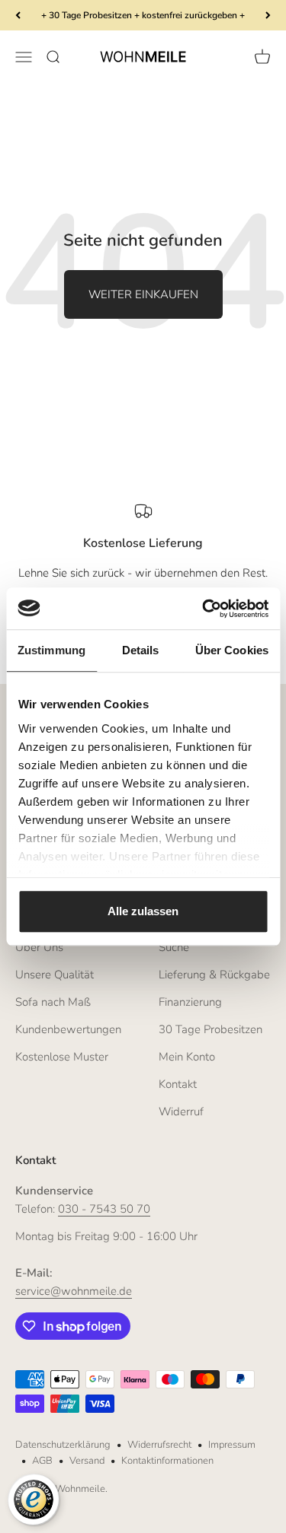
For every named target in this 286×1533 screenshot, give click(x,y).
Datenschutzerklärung (63, 1445)
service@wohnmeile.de (73, 1291)
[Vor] (268, 15)
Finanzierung (190, 1002)
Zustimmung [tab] (51, 650)
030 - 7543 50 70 (104, 1209)
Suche (174, 947)
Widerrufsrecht (159, 1445)
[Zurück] (18, 15)
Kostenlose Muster (61, 1056)
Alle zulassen (143, 911)
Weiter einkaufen (143, 294)
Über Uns (39, 947)
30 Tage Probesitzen (210, 1029)
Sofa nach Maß (53, 1002)
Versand (86, 1461)
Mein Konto (187, 1056)
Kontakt (178, 1084)
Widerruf (181, 1111)
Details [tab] (140, 650)
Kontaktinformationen (167, 1461)
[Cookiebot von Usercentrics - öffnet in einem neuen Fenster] (203, 609)
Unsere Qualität (54, 974)
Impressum (231, 1445)
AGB (42, 1461)
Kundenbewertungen (68, 1029)
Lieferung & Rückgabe (214, 974)
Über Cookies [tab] (231, 650)
